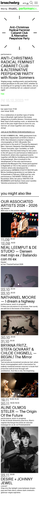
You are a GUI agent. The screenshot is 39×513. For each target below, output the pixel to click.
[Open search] (31, 3)
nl (23, 3)
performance (28, 8)
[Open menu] (36, 3)
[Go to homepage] (10, 3)
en (27, 3)
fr (25, 3)
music (13, 8)
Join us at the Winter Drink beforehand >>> (18, 132)
